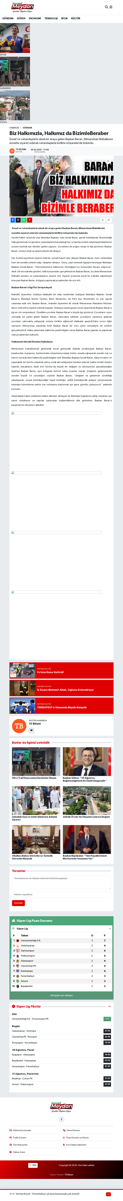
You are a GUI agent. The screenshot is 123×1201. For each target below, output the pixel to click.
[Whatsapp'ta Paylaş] (24, 220)
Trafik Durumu (19, 1138)
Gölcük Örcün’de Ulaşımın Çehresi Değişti (86, 817)
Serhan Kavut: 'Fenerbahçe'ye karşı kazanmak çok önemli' (48, 1194)
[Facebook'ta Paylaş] (13, 220)
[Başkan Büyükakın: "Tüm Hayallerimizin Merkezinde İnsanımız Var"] (87, 839)
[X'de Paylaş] (18, 220)
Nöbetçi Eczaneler (22, 1130)
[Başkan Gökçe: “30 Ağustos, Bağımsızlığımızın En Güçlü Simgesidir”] (87, 761)
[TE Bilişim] (19, 726)
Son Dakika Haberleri (76, 1145)
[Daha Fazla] (29, 220)
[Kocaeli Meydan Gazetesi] (22, 7)
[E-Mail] (31, 730)
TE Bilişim (35, 723)
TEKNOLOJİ (51, 18)
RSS (34, 1165)
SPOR (64, 18)
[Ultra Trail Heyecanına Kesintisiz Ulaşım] (36, 761)
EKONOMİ (35, 18)
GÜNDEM (7, 18)
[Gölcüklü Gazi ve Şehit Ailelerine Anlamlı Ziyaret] (36, 800)
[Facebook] (61, 1119)
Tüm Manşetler (20, 1145)
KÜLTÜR (75, 18)
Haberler (14, 128)
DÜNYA (21, 18)
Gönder (18, 903)
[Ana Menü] (111, 7)
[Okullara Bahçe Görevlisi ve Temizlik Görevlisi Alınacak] (36, 839)
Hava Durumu (73, 1130)
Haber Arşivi (19, 1152)
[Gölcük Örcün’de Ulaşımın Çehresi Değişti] (87, 800)
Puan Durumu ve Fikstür (77, 1138)
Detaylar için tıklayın (61, 995)
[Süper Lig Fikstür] (109, 1006)
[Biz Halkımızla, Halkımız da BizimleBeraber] (61, 186)
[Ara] (106, 7)
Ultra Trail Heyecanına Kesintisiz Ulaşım (34, 778)
